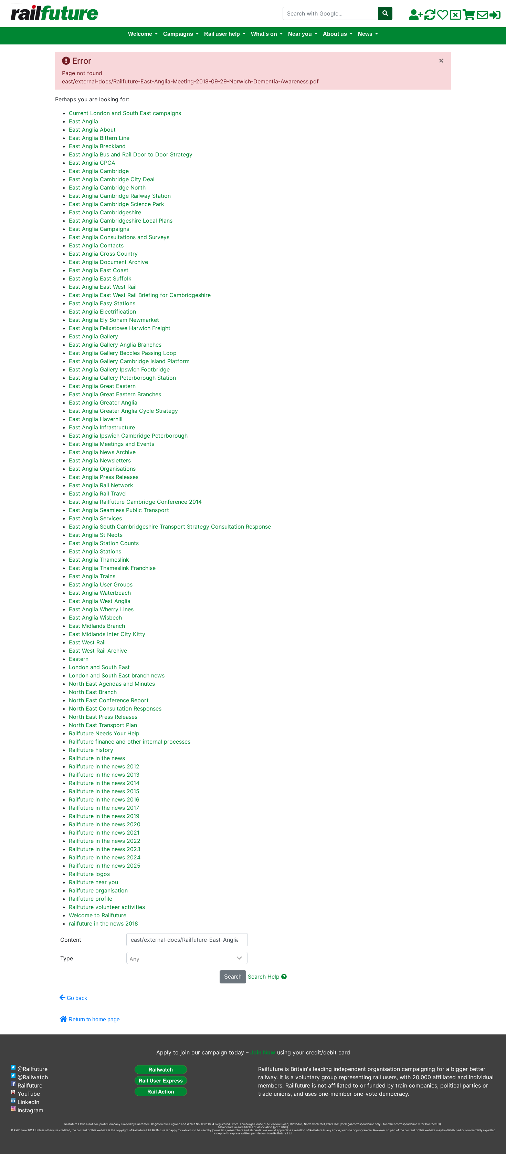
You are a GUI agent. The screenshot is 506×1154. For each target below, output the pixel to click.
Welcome (140, 34)
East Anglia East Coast (98, 270)
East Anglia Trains (92, 576)
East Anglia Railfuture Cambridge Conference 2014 (135, 501)
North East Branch (93, 691)
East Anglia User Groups (101, 584)
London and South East (99, 667)
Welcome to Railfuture (97, 915)
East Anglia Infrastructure (102, 427)
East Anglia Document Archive (108, 261)
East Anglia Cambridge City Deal (112, 179)
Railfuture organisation (98, 890)
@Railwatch (33, 1077)
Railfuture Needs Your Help (104, 733)
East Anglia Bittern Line (99, 137)
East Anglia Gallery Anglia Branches (115, 344)
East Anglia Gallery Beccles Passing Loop (123, 352)
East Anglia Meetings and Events (111, 443)
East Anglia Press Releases (103, 476)
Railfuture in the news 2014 (104, 782)
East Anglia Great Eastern (102, 385)
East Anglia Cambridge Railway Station (120, 195)
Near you (300, 34)
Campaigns (178, 34)
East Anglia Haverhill (96, 419)
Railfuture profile (90, 898)
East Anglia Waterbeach (100, 592)
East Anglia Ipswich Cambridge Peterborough (128, 435)
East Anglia (83, 121)
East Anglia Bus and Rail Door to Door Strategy (130, 154)
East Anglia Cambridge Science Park (116, 204)
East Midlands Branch (97, 625)
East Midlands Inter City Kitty (107, 634)
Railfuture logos (89, 873)
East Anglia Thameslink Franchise (112, 567)
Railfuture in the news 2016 (104, 799)
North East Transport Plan (103, 725)
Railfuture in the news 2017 (104, 807)
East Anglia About (92, 129)
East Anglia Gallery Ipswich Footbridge (119, 369)
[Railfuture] (53, 13)
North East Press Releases (103, 716)
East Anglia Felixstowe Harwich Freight (119, 328)
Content (70, 939)
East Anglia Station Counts (104, 543)
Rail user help (222, 34)
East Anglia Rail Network (101, 485)
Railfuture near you (93, 882)
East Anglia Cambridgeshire (105, 212)
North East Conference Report (109, 700)
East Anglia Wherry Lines (101, 609)
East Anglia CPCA (92, 162)
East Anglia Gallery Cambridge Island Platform (129, 361)
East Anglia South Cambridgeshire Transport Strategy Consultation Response (170, 526)
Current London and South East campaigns (125, 113)
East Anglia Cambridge (99, 170)
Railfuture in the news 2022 (104, 840)
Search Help (264, 976)
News (365, 34)
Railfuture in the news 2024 (104, 857)
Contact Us (432, 1124)
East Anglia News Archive (102, 452)
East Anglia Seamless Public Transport (119, 510)
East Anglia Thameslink (99, 559)
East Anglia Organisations (102, 468)
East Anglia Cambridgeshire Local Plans (120, 220)
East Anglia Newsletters (100, 460)
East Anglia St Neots (96, 534)
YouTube (29, 1093)
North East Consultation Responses (115, 708)
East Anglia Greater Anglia (103, 402)
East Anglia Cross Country (103, 253)
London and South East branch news (117, 675)
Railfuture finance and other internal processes (129, 741)
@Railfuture (33, 1068)
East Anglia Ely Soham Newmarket (114, 319)
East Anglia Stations (95, 551)
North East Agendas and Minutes (112, 683)
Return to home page (93, 1019)
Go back (76, 998)
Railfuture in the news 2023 (104, 849)
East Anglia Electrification (102, 311)
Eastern (78, 658)
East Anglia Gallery (93, 336)
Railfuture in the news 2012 (104, 766)
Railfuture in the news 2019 (104, 816)
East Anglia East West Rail (103, 286)
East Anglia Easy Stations (102, 303)
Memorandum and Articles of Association (245, 1127)
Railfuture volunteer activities (107, 906)
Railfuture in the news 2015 (104, 791)
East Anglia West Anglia (99, 601)
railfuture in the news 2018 (103, 923)
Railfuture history (91, 749)
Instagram (30, 1110)
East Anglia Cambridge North (107, 187)
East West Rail (87, 642)
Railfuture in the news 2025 (104, 865)
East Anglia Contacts (96, 245)
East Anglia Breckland (97, 146)
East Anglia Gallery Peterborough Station (122, 377)
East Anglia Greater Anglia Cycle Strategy (123, 410)
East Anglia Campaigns (99, 228)
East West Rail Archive (98, 650)
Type (66, 958)
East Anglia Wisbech (95, 617)
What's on (264, 34)
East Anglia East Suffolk (100, 278)
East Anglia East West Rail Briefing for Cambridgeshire (140, 295)
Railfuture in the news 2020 (104, 824)
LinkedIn (28, 1102)
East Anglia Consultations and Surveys (119, 237)
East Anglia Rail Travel (98, 493)
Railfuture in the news (97, 758)
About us (335, 34)
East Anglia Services (95, 518)
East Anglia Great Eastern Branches (115, 394)
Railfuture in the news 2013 (104, 774)
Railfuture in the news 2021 (104, 832)
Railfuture (30, 1085)
